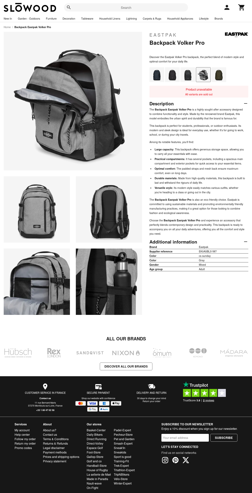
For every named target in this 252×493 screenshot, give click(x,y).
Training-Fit (121, 461)
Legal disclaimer (54, 448)
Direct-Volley (95, 443)
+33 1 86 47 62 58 (45, 410)
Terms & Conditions (56, 439)
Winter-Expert (123, 483)
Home (7, 27)
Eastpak (163, 35)
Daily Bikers (95, 434)
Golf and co (94, 461)
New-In (8, 18)
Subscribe (224, 438)
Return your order (151, 401)
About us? (49, 430)
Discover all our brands (126, 366)
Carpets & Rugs (152, 18)
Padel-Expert (122, 430)
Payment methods (55, 452)
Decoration (69, 18)
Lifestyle (204, 18)
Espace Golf (95, 448)
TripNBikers (121, 474)
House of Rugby (97, 470)
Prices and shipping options (61, 457)
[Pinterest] (175, 460)
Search (126, 7)
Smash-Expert (123, 443)
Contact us (45, 398)
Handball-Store (97, 465)
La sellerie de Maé (99, 474)
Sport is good (122, 457)
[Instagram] (165, 460)
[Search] (68, 7)
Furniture (51, 18)
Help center (22, 434)
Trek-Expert (121, 465)
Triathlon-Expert (124, 470)
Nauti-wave (94, 483)
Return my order (25, 443)
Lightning (131, 18)
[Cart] (241, 7)
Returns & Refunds (55, 443)
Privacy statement (54, 461)
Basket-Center (96, 430)
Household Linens (109, 18)
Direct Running (96, 439)
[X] (185, 460)
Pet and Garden (124, 439)
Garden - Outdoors (29, 18)
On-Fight (92, 488)
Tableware (87, 18)
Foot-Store (94, 452)
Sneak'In (119, 448)
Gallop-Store (95, 457)
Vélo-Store (121, 479)
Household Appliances (180, 18)
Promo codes (23, 448)
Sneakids (120, 452)
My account (22, 430)
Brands (219, 18)
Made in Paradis (97, 479)
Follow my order (25, 439)
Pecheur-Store (123, 434)
